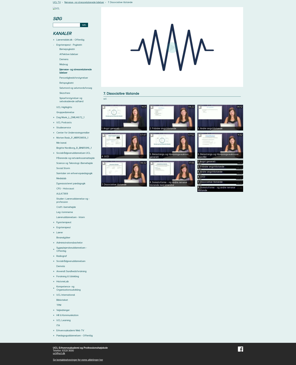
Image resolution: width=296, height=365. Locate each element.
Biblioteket (62, 300)
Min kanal (61, 142)
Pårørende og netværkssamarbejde (75, 158)
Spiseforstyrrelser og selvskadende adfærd (71, 100)
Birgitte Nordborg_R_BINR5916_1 (74, 147)
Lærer (59, 232)
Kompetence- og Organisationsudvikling (68, 288)
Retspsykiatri (67, 82)
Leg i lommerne (64, 212)
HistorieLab (62, 281)
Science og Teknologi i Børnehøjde (74, 163)
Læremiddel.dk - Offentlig (70, 39)
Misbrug (64, 64)
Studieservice (63, 127)
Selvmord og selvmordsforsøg (76, 88)
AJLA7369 (62, 193)
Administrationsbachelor (69, 242)
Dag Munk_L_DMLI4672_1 (70, 117)
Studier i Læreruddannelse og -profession (73, 200)
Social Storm (63, 168)
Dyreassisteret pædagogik (70, 183)
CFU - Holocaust (65, 188)
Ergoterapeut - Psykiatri (69, 44)
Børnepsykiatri (67, 49)
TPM (58, 305)
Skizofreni (65, 93)
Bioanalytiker (63, 237)
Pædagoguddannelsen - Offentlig (74, 335)
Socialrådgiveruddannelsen (70, 261)
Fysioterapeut (63, 222)
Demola (60, 266)
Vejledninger (63, 310)
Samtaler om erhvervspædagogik (74, 173)
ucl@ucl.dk (59, 353)
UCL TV (57, 2)
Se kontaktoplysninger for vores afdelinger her (78, 360)
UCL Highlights (64, 107)
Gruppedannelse (65, 112)
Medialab (61, 178)
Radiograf (61, 256)
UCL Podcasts (64, 122)
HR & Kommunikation (67, 315)
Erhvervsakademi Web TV (70, 330)
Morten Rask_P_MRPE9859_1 (72, 137)
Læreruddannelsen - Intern (70, 217)
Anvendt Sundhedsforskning (71, 271)
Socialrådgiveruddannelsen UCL (73, 153)
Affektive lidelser (69, 54)
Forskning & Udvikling (67, 276)
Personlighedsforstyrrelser (74, 77)
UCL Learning (63, 320)
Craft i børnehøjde (66, 207)
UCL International (65, 294)
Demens (64, 59)
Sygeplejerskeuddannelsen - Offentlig (71, 249)
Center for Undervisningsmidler (73, 132)
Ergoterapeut (63, 227)
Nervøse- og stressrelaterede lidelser (84, 2)
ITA (58, 325)
